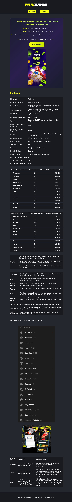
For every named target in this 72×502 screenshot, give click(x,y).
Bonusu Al (36, 44)
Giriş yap (45, 11)
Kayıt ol (32, 11)
